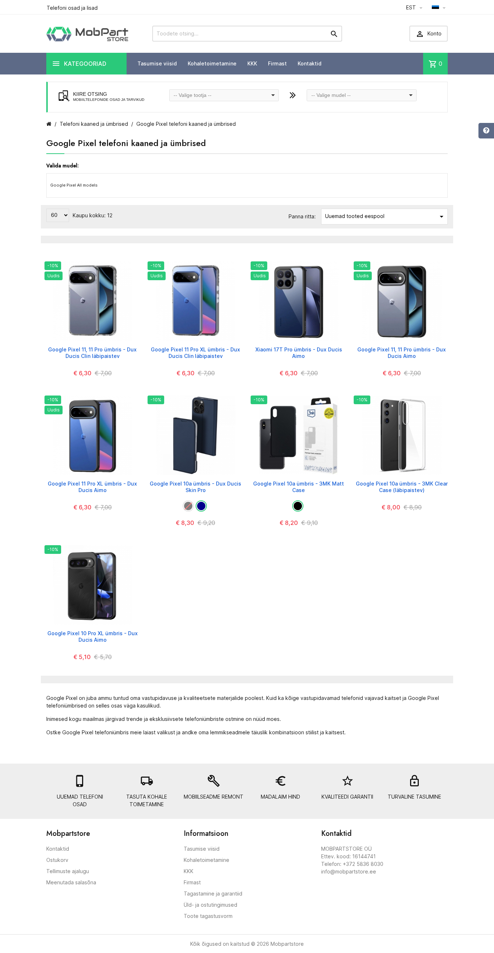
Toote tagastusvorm (208, 916)
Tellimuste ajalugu (67, 871)
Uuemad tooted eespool (385, 216)
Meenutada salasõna (71, 882)
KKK (252, 63)
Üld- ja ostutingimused (210, 905)
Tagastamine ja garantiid (213, 893)
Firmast (277, 63)
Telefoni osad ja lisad (72, 8)
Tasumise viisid (157, 63)
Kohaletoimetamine (212, 63)
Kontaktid (309, 63)
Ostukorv (57, 860)
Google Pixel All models (74, 185)
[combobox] (224, 95)
